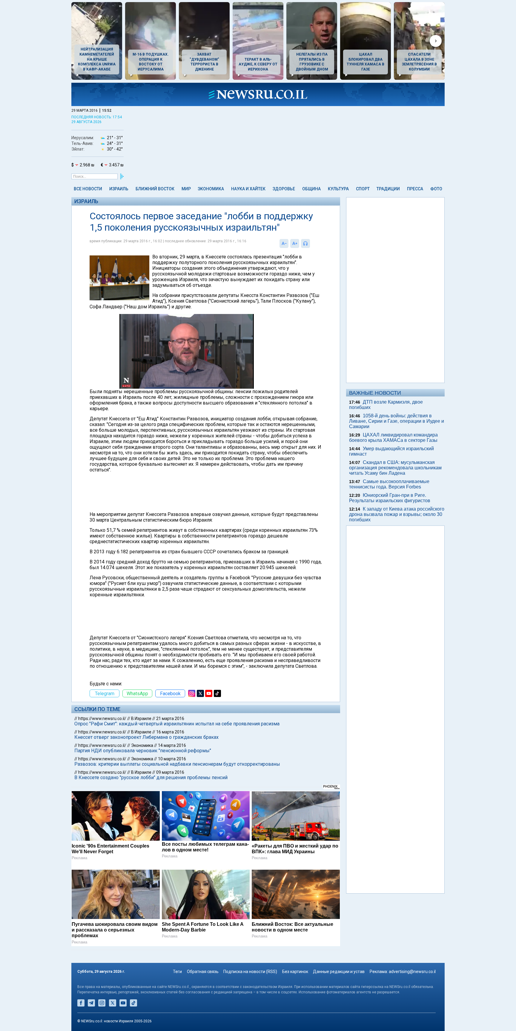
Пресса (415, 188)
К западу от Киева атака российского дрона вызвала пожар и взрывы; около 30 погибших (396, 514)
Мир (186, 188)
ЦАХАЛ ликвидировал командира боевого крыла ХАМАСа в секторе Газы (393, 437)
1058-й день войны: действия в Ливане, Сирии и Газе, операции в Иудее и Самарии (396, 421)
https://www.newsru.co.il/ (102, 718)
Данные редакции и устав (339, 971)
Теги (177, 971)
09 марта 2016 (170, 772)
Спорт (363, 188)
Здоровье (284, 188)
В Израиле (141, 718)
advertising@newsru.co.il (412, 971)
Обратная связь (203, 971)
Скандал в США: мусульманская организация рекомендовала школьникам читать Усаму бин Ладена (395, 468)
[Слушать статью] (311, 243)
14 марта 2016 (172, 745)
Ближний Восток (155, 188)
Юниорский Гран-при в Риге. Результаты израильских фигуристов (389, 498)
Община (311, 188)
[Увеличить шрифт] (294, 243)
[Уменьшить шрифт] (284, 243)
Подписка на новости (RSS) (250, 971)
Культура (338, 188)
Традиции (388, 188)
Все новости (88, 188)
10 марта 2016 (172, 758)
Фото (436, 188)
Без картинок (295, 971)
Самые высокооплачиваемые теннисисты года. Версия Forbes (389, 484)
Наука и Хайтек (248, 188)
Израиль (118, 188)
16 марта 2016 (170, 732)
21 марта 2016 (170, 718)
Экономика (211, 188)
